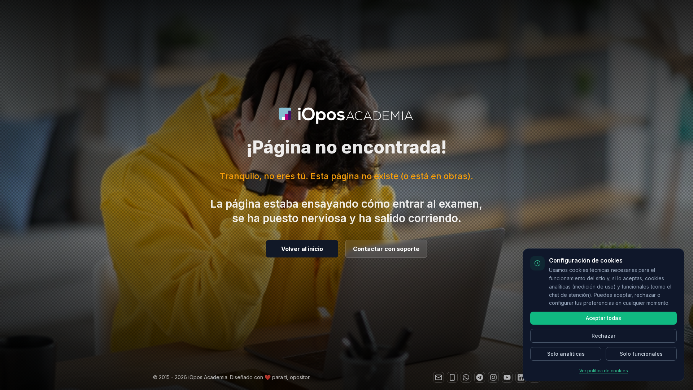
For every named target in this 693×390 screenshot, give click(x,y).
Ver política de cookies (603, 370)
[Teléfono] (452, 377)
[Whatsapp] (466, 377)
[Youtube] (507, 377)
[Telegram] (479, 377)
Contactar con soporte (386, 248)
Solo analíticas (566, 354)
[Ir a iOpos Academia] (346, 115)
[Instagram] (493, 377)
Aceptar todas (603, 318)
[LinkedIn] (520, 377)
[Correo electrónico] (438, 377)
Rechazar (603, 336)
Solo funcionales (641, 354)
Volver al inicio (302, 248)
